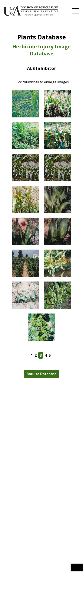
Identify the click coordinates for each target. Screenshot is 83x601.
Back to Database (42, 373)
